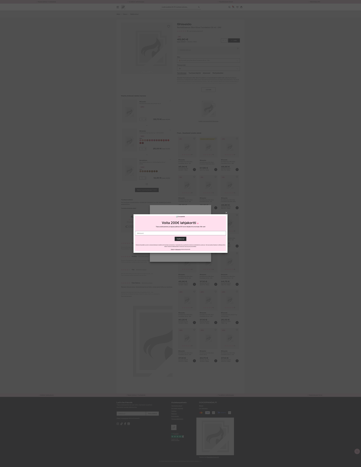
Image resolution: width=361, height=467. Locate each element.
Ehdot (172, 249)
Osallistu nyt (180, 239)
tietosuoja (178, 249)
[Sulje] (226, 212)
